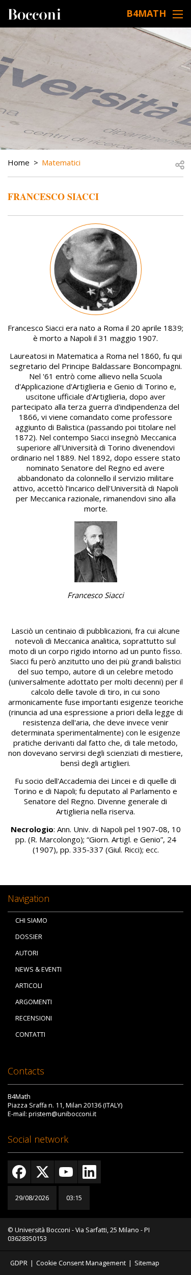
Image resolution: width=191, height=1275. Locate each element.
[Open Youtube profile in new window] (65, 1171)
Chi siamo (31, 920)
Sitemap (146, 1263)
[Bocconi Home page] (34, 13)
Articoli (28, 985)
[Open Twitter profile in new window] (42, 1171)
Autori (26, 953)
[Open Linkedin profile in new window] (89, 1171)
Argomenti (33, 1002)
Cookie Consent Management (81, 1263)
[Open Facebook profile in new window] (19, 1171)
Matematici (61, 162)
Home (19, 162)
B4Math (146, 13)
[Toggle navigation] (177, 14)
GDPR (19, 1263)
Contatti (30, 1034)
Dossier (28, 936)
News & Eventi (38, 969)
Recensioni (33, 1018)
